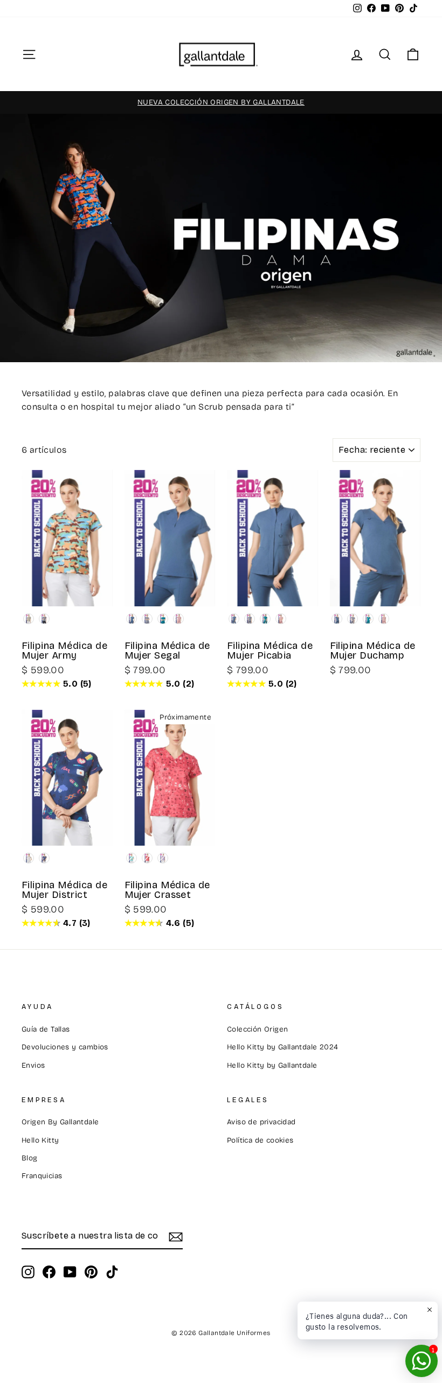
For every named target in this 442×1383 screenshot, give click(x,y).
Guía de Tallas (46, 1029)
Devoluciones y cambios (65, 1047)
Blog (30, 1158)
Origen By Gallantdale (60, 1121)
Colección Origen (257, 1029)
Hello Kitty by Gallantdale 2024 (282, 1047)
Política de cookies (260, 1140)
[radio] (29, 619)
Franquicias (42, 1175)
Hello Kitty (40, 1140)
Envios (33, 1065)
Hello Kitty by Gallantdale (272, 1065)
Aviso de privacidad (261, 1121)
